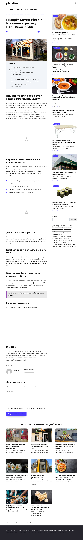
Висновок (18, 86)
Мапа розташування (21, 84)
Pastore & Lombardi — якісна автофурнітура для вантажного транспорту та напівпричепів (62, 238)
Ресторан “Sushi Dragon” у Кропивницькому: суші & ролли (65, 446)
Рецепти (19, 9)
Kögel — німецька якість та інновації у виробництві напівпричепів (61, 233)
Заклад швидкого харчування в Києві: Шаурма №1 (64, 173)
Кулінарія (33, 9)
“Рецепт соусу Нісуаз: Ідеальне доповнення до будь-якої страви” (63, 65)
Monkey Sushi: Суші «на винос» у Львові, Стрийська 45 (64, 203)
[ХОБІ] (64, 29)
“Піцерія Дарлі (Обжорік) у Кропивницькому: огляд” (65, 476)
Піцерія (9, 365)
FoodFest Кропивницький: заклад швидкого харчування (15, 446)
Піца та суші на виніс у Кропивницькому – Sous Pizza (39, 446)
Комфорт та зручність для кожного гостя (27, 79)
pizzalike (12, 3)
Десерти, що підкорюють (22, 77)
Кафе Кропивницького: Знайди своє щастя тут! (15, 506)
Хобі (26, 9)
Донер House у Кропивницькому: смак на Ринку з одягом (40, 507)
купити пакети (10, 534)
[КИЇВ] (64, 169)
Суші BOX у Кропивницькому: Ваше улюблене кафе (16, 476)
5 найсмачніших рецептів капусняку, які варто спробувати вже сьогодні (64, 34)
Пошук (54, 216)
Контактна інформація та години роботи (25, 82)
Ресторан (10, 9)
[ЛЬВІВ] (64, 199)
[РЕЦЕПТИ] (64, 61)
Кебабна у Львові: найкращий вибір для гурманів (63, 111)
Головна (8, 14)
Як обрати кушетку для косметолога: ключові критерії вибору (63, 142)
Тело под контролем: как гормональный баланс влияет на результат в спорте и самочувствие (64, 244)
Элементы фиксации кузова (62, 225)
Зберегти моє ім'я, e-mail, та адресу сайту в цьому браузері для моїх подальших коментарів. (26, 409)
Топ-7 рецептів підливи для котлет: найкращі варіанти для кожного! (63, 97)
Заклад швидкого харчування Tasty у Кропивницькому (38, 477)
